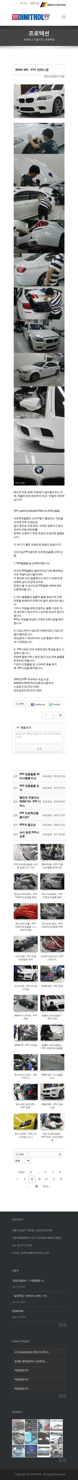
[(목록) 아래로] (53, 715)
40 (36, 1186)
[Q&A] (15, 1270)
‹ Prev (21, 1172)
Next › (46, 1186)
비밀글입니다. (22, 1370)
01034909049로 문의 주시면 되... (32, 1352)
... (38, 1172)
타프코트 (47, 776)
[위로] (46, 715)
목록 (21, 703)
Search (59, 1154)
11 (46, 1179)
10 (39, 1179)
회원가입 (34, 3)
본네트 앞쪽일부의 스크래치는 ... (31, 1361)
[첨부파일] (60, 715)
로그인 (23, 3)
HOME (28, 39)
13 (61, 1179)
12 (53, 1179)
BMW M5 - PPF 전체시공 (32, 70)
